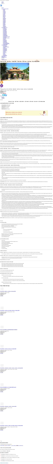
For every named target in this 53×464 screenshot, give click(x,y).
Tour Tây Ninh (5, 32)
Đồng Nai (4, 19)
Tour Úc (4, 53)
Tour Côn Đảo (4, 29)
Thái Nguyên (4, 26)
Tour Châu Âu (4, 52)
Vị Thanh (4, 12)
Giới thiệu (3, 2)
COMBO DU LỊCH (4, 57)
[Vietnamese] (2, 3)
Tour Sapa (4, 39)
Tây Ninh (4, 20)
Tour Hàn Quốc (5, 49)
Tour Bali (4, 47)
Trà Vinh (4, 17)
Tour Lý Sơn (4, 38)
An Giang (4, 11)
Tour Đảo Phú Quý (5, 35)
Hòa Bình (4, 24)
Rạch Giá (4, 14)
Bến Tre (4, 16)
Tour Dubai (4, 51)
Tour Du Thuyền (5, 55)
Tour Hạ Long (4, 40)
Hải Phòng (4, 22)
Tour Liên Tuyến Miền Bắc (6, 43)
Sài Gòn (4, 9)
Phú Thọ (4, 25)
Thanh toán (3, 98)
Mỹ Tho (4, 15)
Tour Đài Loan (5, 48)
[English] (3, 3)
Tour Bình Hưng (5, 34)
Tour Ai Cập (4, 54)
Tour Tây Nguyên (5, 42)
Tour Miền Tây (5, 41)
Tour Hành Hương (5, 44)
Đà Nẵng (4, 21)
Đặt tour (3, 7)
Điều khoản (3, 97)
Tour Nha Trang (5, 33)
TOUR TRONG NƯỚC (4, 27)
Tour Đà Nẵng (4, 37)
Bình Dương (4, 18)
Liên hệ (2, 1)
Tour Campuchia (5, 46)
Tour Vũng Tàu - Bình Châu (6, 36)
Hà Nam (4, 23)
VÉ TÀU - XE (3, 56)
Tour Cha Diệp (5, 31)
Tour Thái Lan (4, 45)
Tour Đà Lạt (4, 28)
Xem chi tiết (1, 334)
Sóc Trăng (4, 13)
